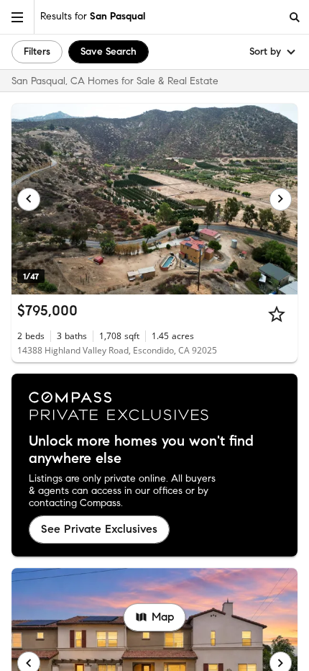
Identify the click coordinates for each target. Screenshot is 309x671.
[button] (17, 17)
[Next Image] (280, 199)
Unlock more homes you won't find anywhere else (141, 450)
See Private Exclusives (99, 529)
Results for (92, 16)
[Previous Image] (28, 199)
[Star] (277, 314)
